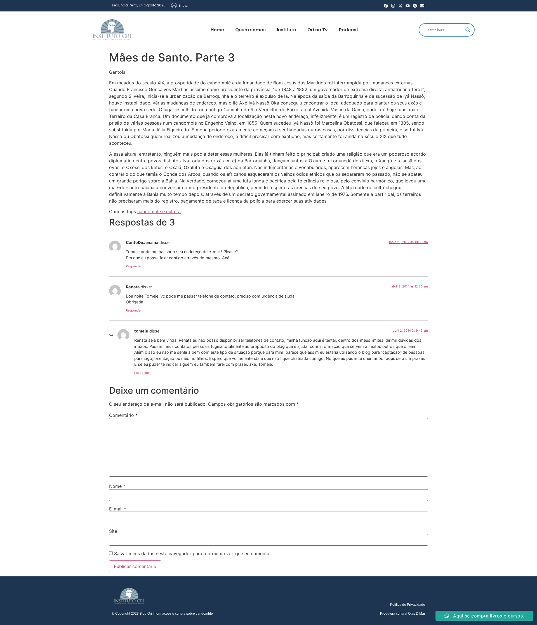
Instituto (286, 30)
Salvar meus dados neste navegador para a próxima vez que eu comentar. (193, 553)
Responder (134, 266)
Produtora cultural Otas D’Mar (402, 614)
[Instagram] (393, 6)
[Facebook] (386, 6)
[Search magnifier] (468, 30)
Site (113, 531)
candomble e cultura (159, 211)
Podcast (348, 30)
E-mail (117, 509)
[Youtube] (408, 6)
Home (217, 30)
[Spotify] (415, 6)
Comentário (123, 415)
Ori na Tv (317, 30)
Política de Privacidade (407, 605)
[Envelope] (422, 6)
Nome (117, 486)
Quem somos (250, 30)
